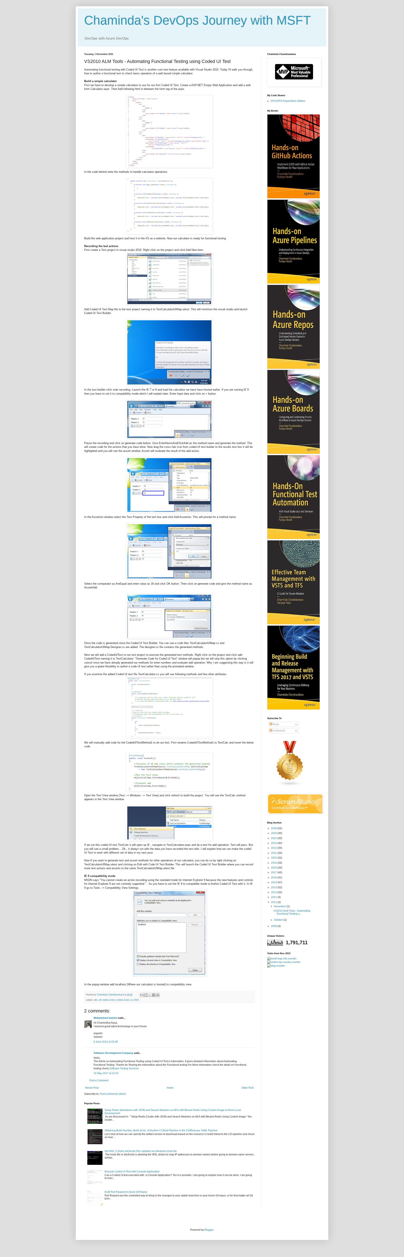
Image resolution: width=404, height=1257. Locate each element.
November (280, 906)
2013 (274, 892)
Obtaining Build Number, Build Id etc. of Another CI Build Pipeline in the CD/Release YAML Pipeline (161, 1130)
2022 (274, 847)
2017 (274, 872)
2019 (274, 862)
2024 (274, 838)
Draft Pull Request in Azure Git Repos (126, 1191)
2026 (274, 828)
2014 (274, 887)
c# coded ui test (107, 1000)
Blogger (209, 1229)
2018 (274, 867)
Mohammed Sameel (105, 1017)
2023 (274, 843)
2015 (274, 882)
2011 (274, 902)
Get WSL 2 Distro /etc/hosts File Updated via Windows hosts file (141, 1151)
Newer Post (91, 1087)
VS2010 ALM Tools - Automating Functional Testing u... (292, 912)
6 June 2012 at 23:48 (106, 1041)
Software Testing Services (124, 1068)
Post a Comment (98, 1080)
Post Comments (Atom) (113, 1093)
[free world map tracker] (281, 958)
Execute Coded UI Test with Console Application (132, 1171)
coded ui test (122, 1000)
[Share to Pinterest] (158, 995)
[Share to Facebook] (154, 995)
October (279, 919)
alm (95, 1000)
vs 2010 (134, 1000)
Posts (275, 724)
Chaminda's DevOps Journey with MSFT (197, 20)
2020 (274, 857)
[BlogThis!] (146, 995)
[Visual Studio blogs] (290, 785)
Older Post (248, 1087)
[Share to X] (150, 995)
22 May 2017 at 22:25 (106, 1073)
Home (170, 1087)
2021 (274, 852)
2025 (274, 833)
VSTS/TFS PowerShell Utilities (287, 101)
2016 (274, 877)
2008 (274, 926)
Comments (278, 730)
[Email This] (142, 995)
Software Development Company (113, 1053)
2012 (274, 897)
